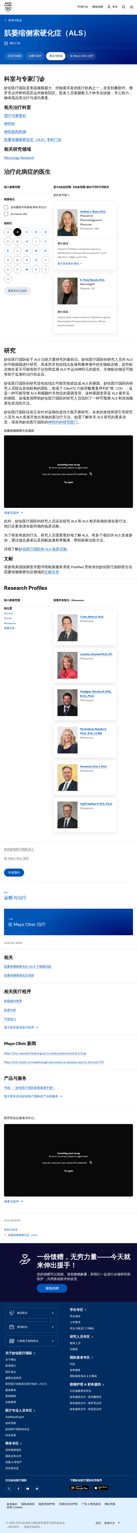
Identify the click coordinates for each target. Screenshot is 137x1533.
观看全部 (9, 628)
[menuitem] (14, 56)
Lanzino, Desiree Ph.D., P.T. (96, 654)
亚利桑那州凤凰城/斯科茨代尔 (28, 207)
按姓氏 (8, 223)
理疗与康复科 (15, 115)
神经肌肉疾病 (15, 131)
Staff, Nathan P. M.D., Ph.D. (96, 803)
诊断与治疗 (35, 55)
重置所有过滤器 (17, 290)
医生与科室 (56, 55)
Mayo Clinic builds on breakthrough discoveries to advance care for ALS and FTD (54, 1062)
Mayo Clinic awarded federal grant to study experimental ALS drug (45, 1053)
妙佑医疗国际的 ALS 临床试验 (43, 549)
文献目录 (51, 572)
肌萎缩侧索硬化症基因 (19, 975)
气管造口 (10, 1019)
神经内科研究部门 (63, 422)
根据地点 (9, 199)
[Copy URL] (91, 474)
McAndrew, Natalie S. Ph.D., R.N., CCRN (93, 731)
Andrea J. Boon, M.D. (93, 211)
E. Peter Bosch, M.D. (92, 280)
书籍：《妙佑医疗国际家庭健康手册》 (29, 1087)
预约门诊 (15, 43)
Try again (68, 482)
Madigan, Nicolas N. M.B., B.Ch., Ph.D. (95, 694)
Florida (8, 618)
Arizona (8, 613)
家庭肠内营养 (13, 1001)
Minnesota (10, 623)
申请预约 (14, 872)
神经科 (9, 123)
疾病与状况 (15, 20)
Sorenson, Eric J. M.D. (93, 766)
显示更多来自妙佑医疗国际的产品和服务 (31, 1096)
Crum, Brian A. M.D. (92, 616)
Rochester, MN (19, 214)
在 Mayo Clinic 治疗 (82, 55)
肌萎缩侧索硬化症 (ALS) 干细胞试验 (27, 966)
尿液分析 (10, 1010)
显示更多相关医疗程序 (19, 1027)
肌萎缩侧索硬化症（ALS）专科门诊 (32, 139)
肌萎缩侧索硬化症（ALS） (47, 33)
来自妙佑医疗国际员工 (19, 849)
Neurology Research (19, 157)
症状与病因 (14, 55)
